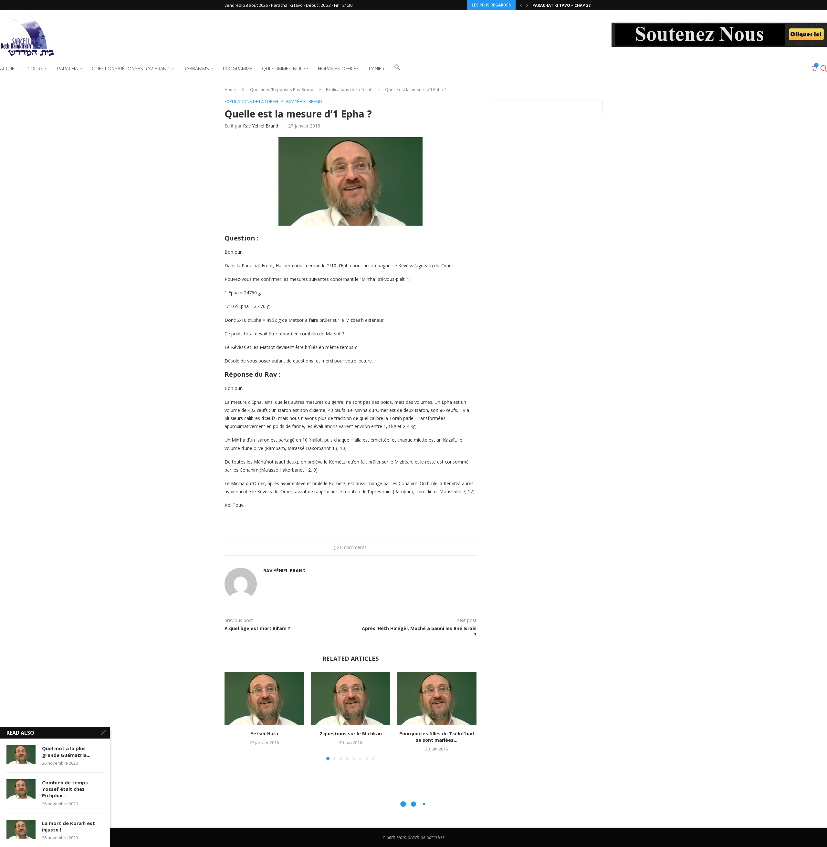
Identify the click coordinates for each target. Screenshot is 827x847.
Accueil (9, 68)
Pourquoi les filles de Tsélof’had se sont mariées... (436, 737)
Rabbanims (196, 68)
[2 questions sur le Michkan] (351, 698)
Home (230, 89)
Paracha (67, 68)
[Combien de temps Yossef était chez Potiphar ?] (21, 789)
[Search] (824, 68)
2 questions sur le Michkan (350, 734)
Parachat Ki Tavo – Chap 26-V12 (565, 5)
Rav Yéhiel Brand (260, 126)
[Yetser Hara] (264, 698)
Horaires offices (338, 68)
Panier (376, 68)
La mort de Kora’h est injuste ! (68, 826)
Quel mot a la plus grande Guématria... (66, 751)
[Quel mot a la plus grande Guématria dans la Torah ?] (21, 754)
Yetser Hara (264, 734)
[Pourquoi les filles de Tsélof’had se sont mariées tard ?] (436, 698)
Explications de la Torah (349, 89)
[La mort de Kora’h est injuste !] (21, 829)
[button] (520, 5)
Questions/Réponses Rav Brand (131, 68)
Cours (35, 68)
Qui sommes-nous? (285, 68)
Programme (237, 68)
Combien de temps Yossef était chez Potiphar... (65, 789)
